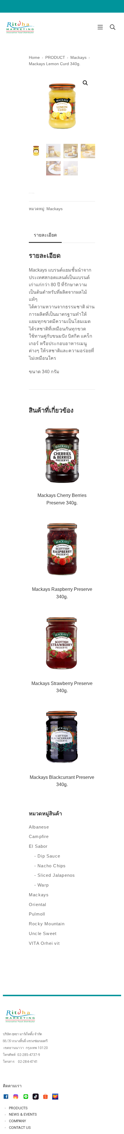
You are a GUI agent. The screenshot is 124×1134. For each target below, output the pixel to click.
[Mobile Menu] (100, 27)
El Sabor (38, 846)
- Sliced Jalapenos (54, 875)
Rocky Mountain (47, 923)
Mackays (54, 209)
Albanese (39, 827)
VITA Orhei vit (44, 943)
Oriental (37, 904)
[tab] (45, 235)
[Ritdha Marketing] (20, 27)
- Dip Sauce (47, 856)
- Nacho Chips (50, 865)
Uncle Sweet (43, 933)
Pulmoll (37, 914)
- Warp (41, 885)
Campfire (39, 836)
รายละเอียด (45, 235)
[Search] (112, 27)
